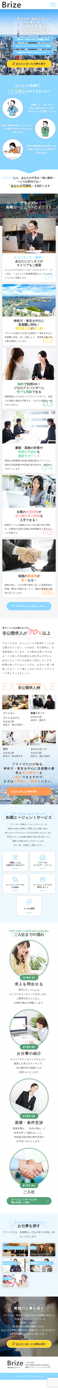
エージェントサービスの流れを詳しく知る (24, 1201)
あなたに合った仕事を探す (24, 791)
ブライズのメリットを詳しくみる (27, 606)
